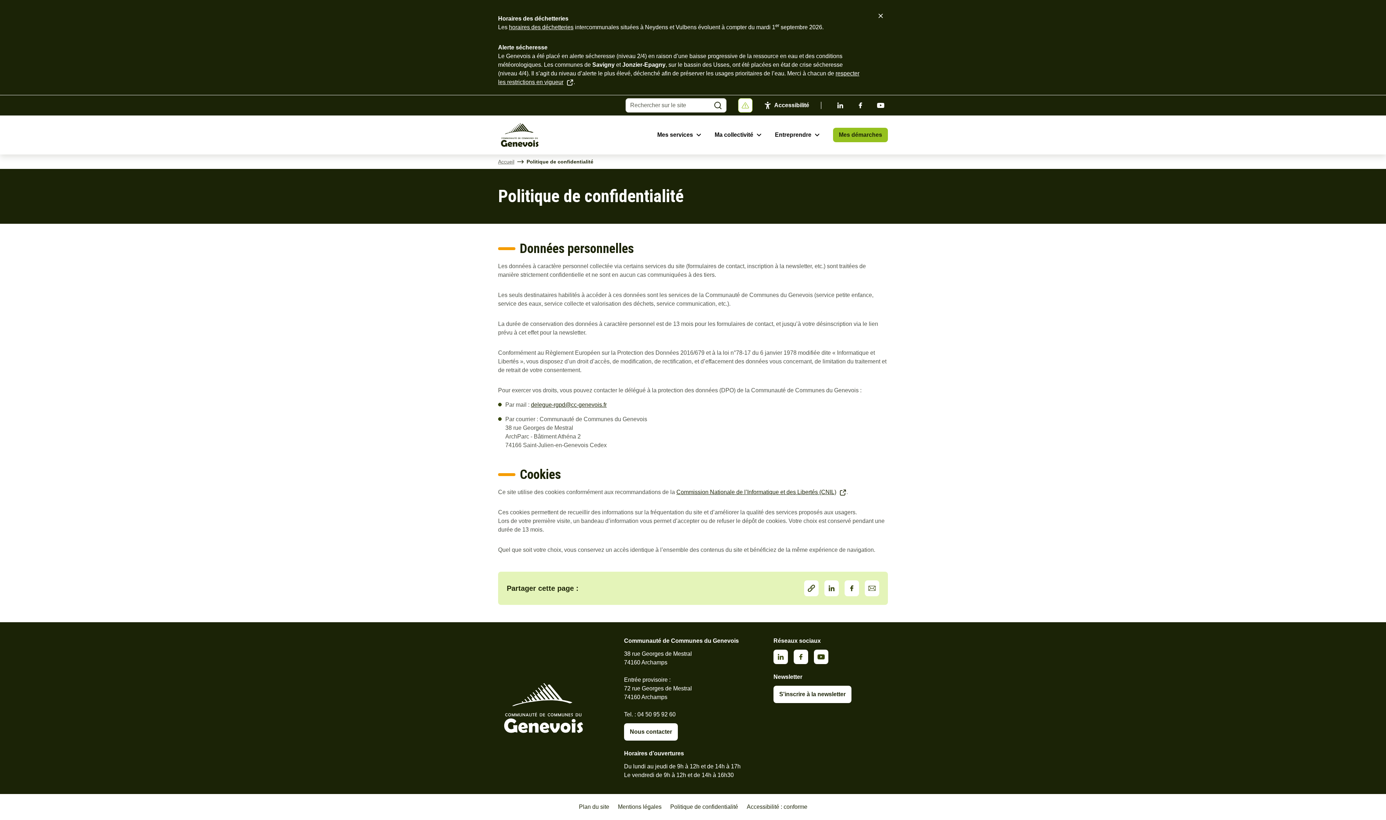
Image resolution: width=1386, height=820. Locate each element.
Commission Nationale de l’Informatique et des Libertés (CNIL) (756, 492)
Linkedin (840, 105)
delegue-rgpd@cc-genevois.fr (569, 405)
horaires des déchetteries (541, 27)
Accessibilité (791, 105)
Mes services (675, 135)
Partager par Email (872, 588)
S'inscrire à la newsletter (812, 694)
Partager (811, 588)
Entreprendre (793, 135)
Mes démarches (860, 135)
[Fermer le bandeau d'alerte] (880, 16)
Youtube (880, 105)
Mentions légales (640, 807)
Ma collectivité (734, 135)
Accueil (506, 162)
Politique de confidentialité (704, 807)
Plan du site (594, 807)
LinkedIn (831, 588)
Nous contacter (651, 732)
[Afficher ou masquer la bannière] (745, 105)
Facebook (860, 105)
